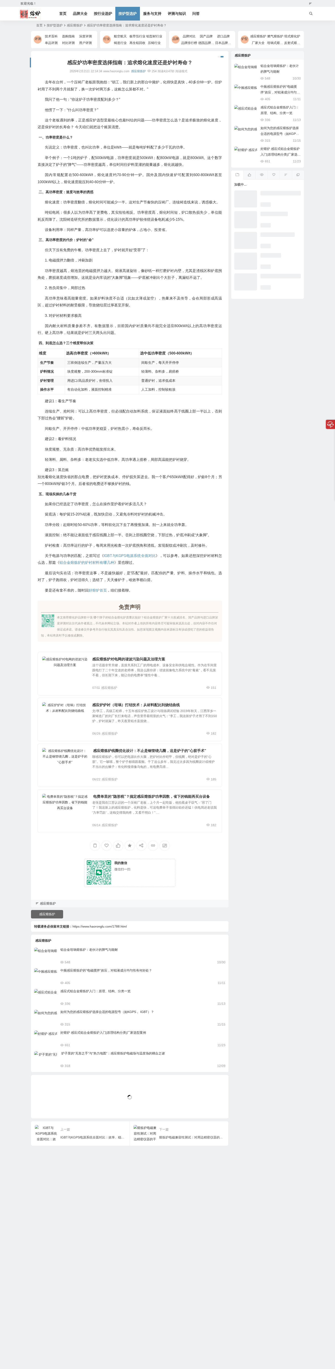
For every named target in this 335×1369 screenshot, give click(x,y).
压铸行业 (154, 43)
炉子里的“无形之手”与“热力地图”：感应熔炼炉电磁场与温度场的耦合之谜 (112, 1053)
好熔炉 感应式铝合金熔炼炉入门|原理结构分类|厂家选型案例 (103, 1032)
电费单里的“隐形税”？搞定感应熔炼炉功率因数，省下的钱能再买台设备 (151, 796)
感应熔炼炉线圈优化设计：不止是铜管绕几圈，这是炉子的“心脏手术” (149, 751)
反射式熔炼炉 (293, 43)
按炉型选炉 (128, 13)
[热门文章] (261, 174)
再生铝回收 (137, 43)
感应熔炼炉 (75, 25)
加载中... (44, 1107)
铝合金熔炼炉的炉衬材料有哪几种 (86, 562)
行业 (106, 39)
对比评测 (68, 43)
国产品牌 (206, 36)
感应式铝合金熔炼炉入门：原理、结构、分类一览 (95, 991)
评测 (38, 39)
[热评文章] (274, 174)
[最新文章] (237, 174)
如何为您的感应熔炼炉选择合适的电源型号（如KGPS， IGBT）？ (107, 1012)
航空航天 (120, 36)
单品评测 (51, 43)
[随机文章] (286, 174)
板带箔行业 (137, 36)
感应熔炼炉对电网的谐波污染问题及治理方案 (128, 659)
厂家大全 (258, 43)
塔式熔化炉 (292, 36)
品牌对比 (189, 36)
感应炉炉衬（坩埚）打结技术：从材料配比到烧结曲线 (136, 705)
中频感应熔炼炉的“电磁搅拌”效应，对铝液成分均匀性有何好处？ (106, 970)
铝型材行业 (154, 36)
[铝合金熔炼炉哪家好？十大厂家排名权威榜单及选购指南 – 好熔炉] (30, 13)
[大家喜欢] (249, 174)
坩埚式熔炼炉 (276, 43)
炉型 (244, 39)
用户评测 (85, 43)
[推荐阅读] (298, 174)
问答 (196, 13)
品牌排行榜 (189, 43)
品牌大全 (80, 13)
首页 (63, 13)
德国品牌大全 (207, 43)
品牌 (176, 39)
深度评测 (85, 36)
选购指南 (68, 36)
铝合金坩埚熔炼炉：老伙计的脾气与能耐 (89, 949)
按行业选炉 (103, 13)
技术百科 (51, 36)
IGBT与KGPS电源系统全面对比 (130, 556)
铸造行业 (120, 43)
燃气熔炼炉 (275, 36)
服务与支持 (152, 13)
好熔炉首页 (98, 590)
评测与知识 (177, 13)
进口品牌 (223, 36)
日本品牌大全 (224, 43)
